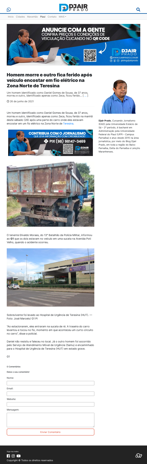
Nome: (10, 377)
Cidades (20, 16)
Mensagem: (13, 409)
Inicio (11, 16)
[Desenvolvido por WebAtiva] (138, 455)
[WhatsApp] (9, 9)
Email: (10, 388)
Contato (52, 16)
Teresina (68, 123)
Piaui (42, 16)
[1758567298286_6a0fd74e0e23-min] (50, 144)
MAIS (61, 16)
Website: (11, 399)
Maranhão (32, 16)
